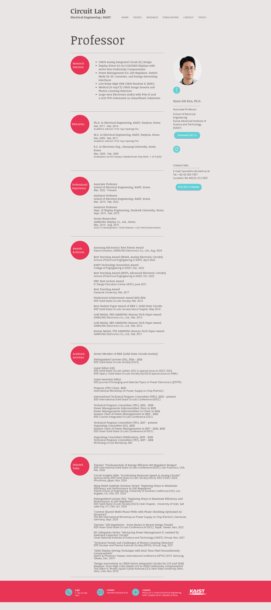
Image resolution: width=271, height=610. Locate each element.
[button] (137, 17)
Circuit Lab (88, 10)
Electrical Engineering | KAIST (91, 17)
